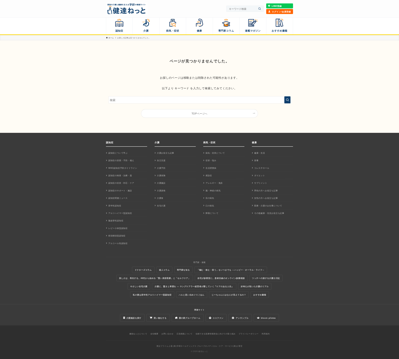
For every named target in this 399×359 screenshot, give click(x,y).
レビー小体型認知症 (118, 228)
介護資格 (161, 190)
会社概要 (154, 333)
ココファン (218, 317)
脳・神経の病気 (213, 190)
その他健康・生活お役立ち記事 (269, 213)
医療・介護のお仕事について (268, 205)
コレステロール (261, 167)
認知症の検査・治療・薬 (120, 175)
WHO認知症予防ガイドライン (122, 167)
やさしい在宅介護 (138, 286)
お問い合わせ (167, 333)
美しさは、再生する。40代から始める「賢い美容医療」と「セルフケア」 (154, 278)
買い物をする (160, 317)
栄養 (256, 160)
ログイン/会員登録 (281, 11)
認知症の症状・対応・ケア (121, 182)
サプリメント (260, 182)
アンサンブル (242, 317)
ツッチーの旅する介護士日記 (266, 278)
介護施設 (161, 182)
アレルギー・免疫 (214, 182)
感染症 (209, 175)
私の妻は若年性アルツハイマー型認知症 (152, 294)
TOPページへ (200, 113)
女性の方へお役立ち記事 (266, 197)
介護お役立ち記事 (165, 152)
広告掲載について (184, 333)
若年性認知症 (114, 205)
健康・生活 (259, 152)
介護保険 (161, 175)
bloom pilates (268, 317)
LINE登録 (277, 5)
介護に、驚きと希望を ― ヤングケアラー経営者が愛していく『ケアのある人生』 (194, 286)
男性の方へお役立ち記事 (266, 190)
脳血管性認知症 (115, 220)
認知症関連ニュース (118, 197)
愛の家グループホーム (189, 317)
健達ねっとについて (138, 333)
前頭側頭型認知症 (116, 235)
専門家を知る (183, 269)
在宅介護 (161, 205)
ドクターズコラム (143, 269)
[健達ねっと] (127, 8)
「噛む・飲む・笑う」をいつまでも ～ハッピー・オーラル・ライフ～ (230, 269)
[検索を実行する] (287, 99)
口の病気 (210, 205)
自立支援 (161, 160)
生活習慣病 (211, 167)
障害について (212, 213)
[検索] (259, 9)
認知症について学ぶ (118, 152)
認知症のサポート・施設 (120, 190)
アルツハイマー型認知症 (120, 213)
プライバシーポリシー (249, 333)
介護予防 (161, 167)
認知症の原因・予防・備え (121, 160)
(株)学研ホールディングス (184, 346)
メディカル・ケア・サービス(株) (222, 346)
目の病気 (210, 197)
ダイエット (259, 175)
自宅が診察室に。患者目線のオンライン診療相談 (221, 278)
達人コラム (164, 269)
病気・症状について (215, 152)
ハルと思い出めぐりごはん (192, 294)
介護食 (160, 197)
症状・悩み (211, 160)
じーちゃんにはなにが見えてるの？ (229, 294)
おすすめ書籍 (259, 294)
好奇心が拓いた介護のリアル (255, 286)
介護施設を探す (134, 317)
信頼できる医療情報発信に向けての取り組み (216, 333)
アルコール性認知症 (118, 243)
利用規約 (266, 333)
